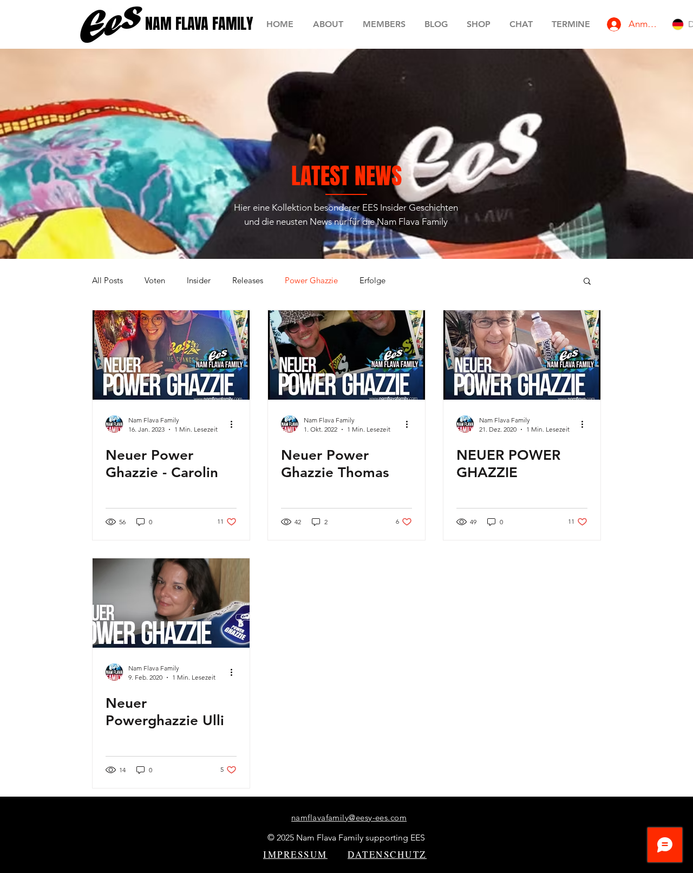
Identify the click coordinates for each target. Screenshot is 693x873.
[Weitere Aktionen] (234, 424)
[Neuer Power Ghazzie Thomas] (346, 355)
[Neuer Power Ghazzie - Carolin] (171, 355)
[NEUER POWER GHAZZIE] (521, 355)
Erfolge (372, 280)
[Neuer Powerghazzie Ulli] (171, 603)
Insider (199, 280)
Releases (247, 280)
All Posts (107, 280)
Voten (155, 280)
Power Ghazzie (311, 280)
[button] (587, 282)
